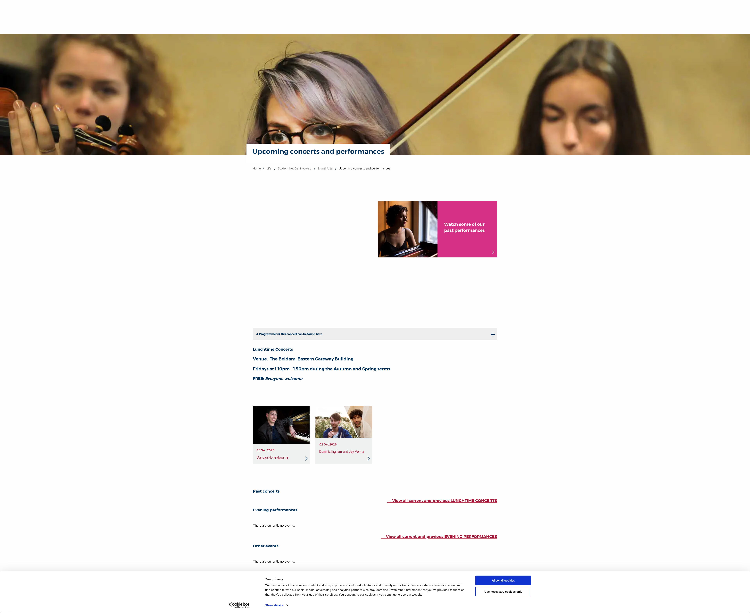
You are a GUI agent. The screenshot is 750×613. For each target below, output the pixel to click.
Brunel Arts (325, 168)
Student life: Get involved (294, 168)
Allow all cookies (503, 580)
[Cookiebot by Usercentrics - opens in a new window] (239, 605)
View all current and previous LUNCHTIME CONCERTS (442, 500)
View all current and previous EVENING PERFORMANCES (439, 536)
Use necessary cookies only (503, 591)
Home (257, 168)
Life (269, 168)
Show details (274, 605)
